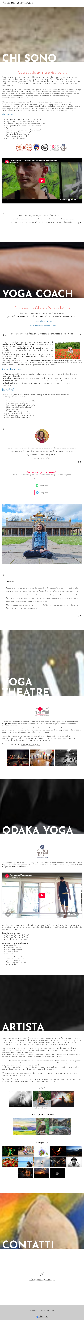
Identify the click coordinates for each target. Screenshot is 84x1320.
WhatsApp (43, 486)
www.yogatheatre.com (30, 744)
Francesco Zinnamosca (18, 3)
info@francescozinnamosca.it (42, 479)
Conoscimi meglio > (42, 458)
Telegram (43, 493)
